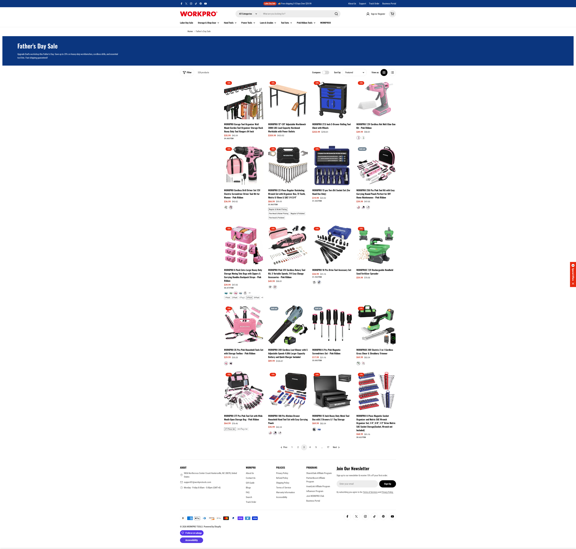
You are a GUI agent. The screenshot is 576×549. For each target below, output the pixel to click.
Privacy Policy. (387, 492)
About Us (352, 3)
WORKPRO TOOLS (195, 526)
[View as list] (392, 72)
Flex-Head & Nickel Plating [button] (278, 214)
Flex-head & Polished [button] (276, 218)
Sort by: (337, 72)
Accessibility (191, 540)
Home (190, 31)
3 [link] (303, 447)
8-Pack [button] (256, 298)
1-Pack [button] (227, 298)
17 (328, 447)
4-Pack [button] (242, 298)
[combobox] (288, 13)
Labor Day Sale (269, 3)
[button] (358, 138)
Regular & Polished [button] (297, 214)
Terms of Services (370, 492)
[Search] (336, 14)
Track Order (374, 3)
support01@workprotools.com (197, 482)
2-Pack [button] (234, 298)
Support (362, 3)
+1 (249, 293)
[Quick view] (259, 86)
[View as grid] (384, 72)
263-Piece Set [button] (242, 429)
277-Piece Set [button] (230, 429)
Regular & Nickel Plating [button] (278, 209)
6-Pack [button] (249, 298)
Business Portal (389, 3)
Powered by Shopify (212, 526)
